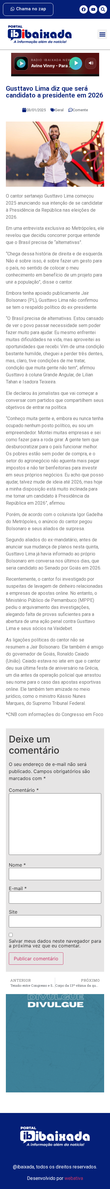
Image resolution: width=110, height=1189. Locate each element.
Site (13, 912)
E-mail (18, 888)
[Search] (103, 9)
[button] (102, 34)
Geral (59, 110)
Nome (17, 865)
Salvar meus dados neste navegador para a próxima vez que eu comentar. (55, 943)
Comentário (24, 790)
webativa (74, 1178)
